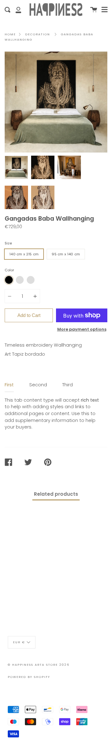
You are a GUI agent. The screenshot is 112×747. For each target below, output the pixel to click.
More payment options (81, 329)
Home (10, 34)
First (9, 385)
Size (8, 243)
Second (38, 385)
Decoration (37, 34)
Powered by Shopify (29, 677)
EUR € (19, 642)
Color (9, 270)
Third (67, 385)
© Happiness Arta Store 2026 (38, 665)
